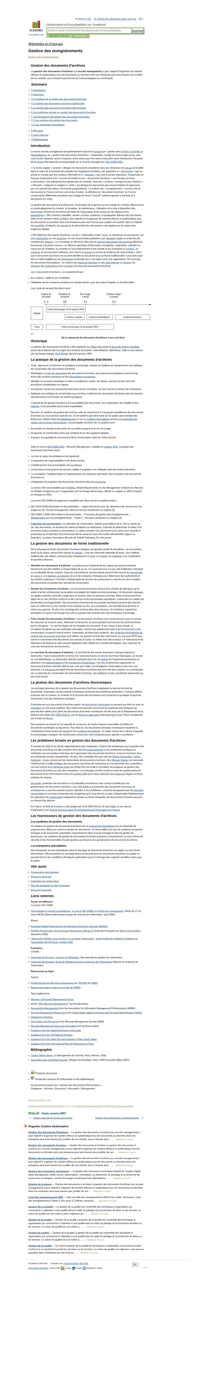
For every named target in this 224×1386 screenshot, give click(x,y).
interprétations (80, 36)
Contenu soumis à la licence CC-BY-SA (45, 1106)
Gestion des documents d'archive (47, 1145)
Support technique (71, 1263)
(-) (42, 1055)
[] (113, 714)
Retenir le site (84, 19)
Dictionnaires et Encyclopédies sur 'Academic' (76, 24)
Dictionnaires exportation (38, 1268)
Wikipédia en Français (59, 36)
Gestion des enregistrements (90, 1106)
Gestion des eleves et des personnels (52, 1118)
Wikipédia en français (115, 1106)
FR (140, 19)
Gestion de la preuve (40, 1184)
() (69, 926)
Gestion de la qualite (40, 1219)
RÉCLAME (84, 1263)
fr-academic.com (36, 35)
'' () (62, 930)
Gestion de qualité (38, 1232)
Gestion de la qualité (40, 1245)
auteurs (129, 1106)
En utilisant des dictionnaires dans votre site (115, 19)
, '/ (71, 962)
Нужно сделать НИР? (54, 1113)
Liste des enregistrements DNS (45, 1197)
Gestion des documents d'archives (47, 1158)
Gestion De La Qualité (40, 1206)
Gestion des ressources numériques (48, 1171)
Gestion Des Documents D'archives (48, 1132)
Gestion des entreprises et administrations (117, 1118)
